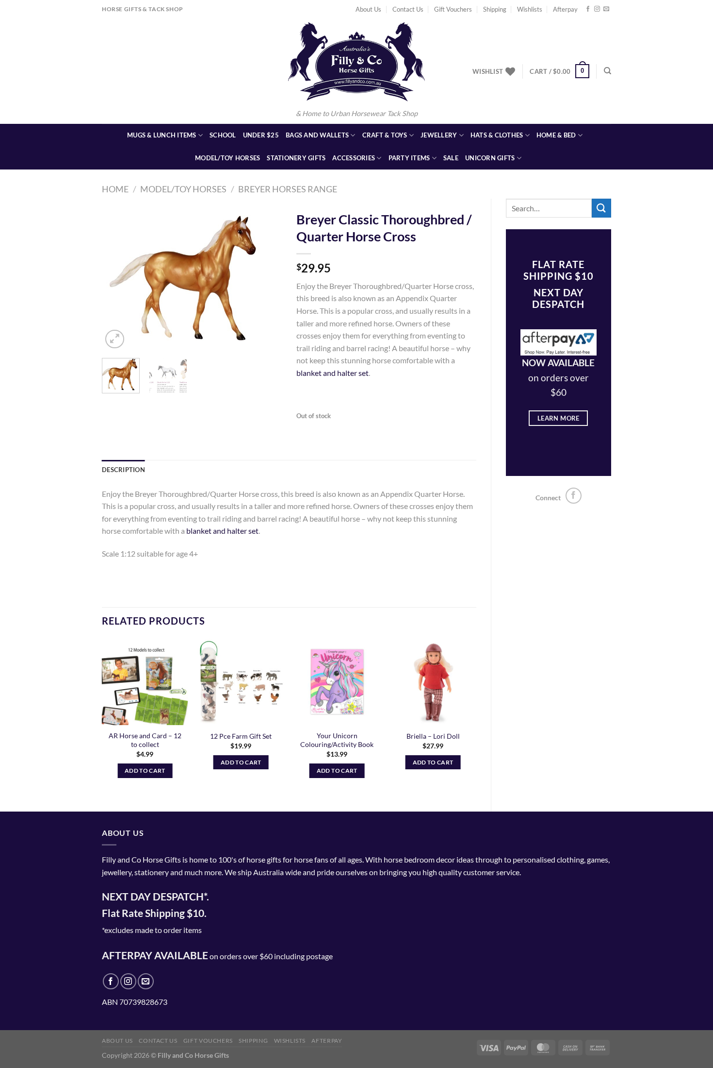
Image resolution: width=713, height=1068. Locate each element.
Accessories (353, 158)
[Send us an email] (606, 9)
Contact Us (407, 9)
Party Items (409, 158)
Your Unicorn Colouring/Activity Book (336, 740)
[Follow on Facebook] (588, 9)
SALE (450, 158)
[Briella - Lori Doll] (432, 682)
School (223, 135)
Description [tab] (123, 470)
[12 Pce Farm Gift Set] (241, 682)
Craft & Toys (384, 135)
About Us (368, 9)
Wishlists (529, 9)
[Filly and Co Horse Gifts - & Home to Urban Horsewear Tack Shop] (356, 61)
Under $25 (261, 135)
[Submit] (601, 208)
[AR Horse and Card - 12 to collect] (145, 682)
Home (115, 189)
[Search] (607, 71)
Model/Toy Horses (227, 158)
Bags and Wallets (317, 135)
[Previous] (118, 278)
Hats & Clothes (496, 135)
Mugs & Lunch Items (161, 135)
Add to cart (145, 770)
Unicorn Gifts (490, 158)
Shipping (494, 9)
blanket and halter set (332, 372)
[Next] (266, 278)
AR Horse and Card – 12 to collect (145, 740)
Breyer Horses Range (287, 189)
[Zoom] (114, 339)
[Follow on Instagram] (597, 9)
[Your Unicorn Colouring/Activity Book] (337, 682)
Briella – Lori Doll (433, 736)
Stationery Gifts (296, 158)
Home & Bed (556, 135)
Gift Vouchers (453, 9)
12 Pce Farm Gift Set (241, 736)
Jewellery (439, 135)
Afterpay (565, 9)
